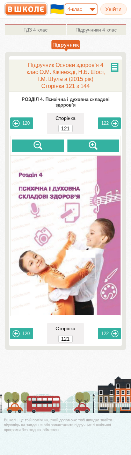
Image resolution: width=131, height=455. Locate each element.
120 (26, 123)
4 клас (35, 30)
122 (105, 123)
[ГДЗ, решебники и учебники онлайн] (26, 9)
